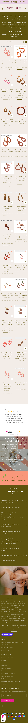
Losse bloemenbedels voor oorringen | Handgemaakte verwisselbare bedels (21, 355)
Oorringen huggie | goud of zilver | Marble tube (7, 294)
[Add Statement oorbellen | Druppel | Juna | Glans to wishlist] (25, 47)
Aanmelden (8, 700)
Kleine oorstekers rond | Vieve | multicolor (21, 321)
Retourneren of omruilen (8, 673)
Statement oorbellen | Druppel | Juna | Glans (21, 61)
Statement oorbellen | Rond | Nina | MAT (21, 236)
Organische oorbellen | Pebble (7, 207)
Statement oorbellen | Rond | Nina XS (21, 383)
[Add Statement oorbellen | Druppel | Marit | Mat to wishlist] (25, 136)
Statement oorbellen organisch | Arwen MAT (7, 61)
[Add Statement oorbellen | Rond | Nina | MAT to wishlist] (25, 221)
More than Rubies (6, 668)
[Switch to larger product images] (23, 42)
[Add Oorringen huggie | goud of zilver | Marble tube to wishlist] (11, 280)
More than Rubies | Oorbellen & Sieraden (12, 642)
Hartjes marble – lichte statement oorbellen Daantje (7, 237)
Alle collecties (5, 645)
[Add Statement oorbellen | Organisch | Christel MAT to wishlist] (11, 163)
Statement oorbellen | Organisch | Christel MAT (7, 178)
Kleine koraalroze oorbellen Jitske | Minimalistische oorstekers (7, 385)
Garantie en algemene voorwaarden (11, 681)
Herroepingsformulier (7, 676)
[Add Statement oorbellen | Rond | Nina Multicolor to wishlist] (25, 280)
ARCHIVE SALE (5, 650)
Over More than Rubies (7, 647)
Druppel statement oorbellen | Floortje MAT (7, 150)
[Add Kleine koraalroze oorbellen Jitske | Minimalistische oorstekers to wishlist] (11, 369)
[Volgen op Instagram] (2, 706)
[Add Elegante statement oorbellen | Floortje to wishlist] (25, 193)
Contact (3, 660)
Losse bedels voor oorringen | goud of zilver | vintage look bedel (7, 323)
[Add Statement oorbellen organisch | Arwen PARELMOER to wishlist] (25, 76)
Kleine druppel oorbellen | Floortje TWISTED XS (7, 267)
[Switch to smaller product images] (26, 42)
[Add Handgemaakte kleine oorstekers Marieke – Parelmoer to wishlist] (11, 106)
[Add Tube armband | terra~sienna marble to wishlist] (25, 106)
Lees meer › (14, 631)
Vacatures (4, 665)
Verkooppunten (5, 663)
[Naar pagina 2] (17, 399)
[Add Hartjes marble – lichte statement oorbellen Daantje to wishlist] (11, 221)
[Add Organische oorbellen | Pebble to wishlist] (11, 193)
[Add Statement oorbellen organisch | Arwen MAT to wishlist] (11, 47)
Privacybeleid (5, 684)
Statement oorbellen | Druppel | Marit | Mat (21, 150)
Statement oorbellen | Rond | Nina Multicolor (21, 294)
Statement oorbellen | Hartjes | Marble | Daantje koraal (7, 354)
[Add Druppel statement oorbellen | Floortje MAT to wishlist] (11, 136)
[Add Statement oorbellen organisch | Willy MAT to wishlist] (25, 163)
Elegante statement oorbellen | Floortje (21, 207)
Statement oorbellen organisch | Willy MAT (20, 177)
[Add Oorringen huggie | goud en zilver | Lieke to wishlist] (25, 252)
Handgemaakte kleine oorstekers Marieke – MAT (7, 91)
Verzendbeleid (5, 671)
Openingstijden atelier (7, 657)
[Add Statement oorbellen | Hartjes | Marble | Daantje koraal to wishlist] (11, 339)
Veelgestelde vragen (6, 678)
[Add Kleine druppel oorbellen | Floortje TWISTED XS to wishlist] (11, 252)
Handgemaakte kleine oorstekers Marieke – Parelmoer (7, 121)
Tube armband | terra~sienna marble (20, 120)
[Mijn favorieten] (2, 9)
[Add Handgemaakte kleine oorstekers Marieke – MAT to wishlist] (11, 76)
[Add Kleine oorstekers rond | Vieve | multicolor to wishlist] (25, 307)
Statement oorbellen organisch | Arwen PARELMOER (20, 91)
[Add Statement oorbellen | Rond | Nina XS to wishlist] (25, 369)
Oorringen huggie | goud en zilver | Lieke (21, 266)
